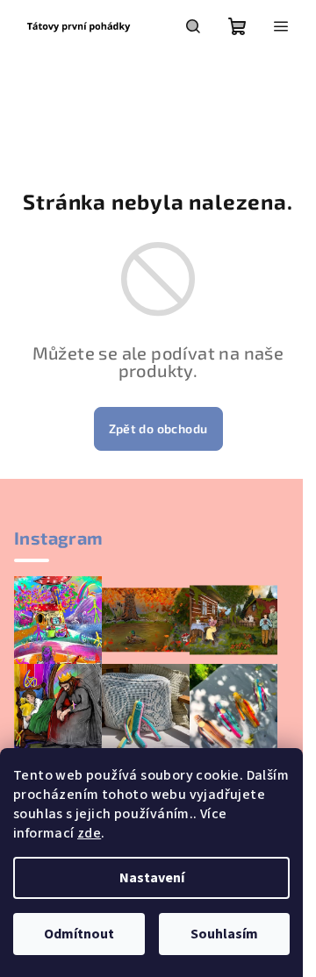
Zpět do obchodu (158, 428)
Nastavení (151, 878)
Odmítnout (79, 934)
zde (89, 833)
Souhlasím (224, 934)
